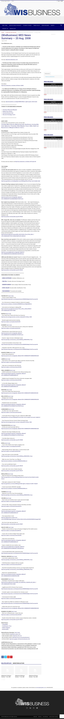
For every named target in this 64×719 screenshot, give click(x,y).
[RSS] (60, 1)
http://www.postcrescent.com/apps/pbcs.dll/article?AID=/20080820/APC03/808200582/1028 (20, 428)
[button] (61, 25)
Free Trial (4, 25)
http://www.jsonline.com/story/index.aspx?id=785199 (12, 270)
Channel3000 (5, 624)
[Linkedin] (59, 1)
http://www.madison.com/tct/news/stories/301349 (11, 614)
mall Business (28, 124)
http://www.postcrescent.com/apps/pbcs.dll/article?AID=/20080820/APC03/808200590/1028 (20, 355)
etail (19, 125)
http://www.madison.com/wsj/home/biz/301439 (10, 451)
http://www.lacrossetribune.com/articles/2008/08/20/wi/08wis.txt (14, 460)
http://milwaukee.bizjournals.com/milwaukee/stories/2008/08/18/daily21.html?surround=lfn (19, 553)
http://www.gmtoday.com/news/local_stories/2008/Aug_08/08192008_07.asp (16, 339)
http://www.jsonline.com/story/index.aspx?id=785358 (12, 439)
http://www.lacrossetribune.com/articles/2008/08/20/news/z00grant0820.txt (16, 304)
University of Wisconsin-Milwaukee (10, 109)
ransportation (14, 125)
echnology (3, 124)
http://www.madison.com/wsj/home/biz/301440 (10, 321)
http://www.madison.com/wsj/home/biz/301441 (10, 328)
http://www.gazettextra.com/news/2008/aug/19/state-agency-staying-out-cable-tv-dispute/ (19, 483)
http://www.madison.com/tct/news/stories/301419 (11, 564)
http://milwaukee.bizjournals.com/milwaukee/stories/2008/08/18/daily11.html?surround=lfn (19, 593)
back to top (11, 295)
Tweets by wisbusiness (49, 76)
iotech (8, 124)
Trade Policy (36, 25)
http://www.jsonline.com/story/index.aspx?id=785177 (12, 619)
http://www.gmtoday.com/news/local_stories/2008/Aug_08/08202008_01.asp (16, 494)
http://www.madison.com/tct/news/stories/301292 (11, 412)
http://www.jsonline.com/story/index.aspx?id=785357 (12, 524)
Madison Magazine (6, 627)
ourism (27, 125)
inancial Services (5, 127)
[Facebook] (57, 1)
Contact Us (5, 28)
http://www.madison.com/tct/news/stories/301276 (11, 506)
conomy (13, 124)
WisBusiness (47, 73)
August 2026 (53, 84)
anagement (12, 127)
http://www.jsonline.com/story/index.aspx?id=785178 (12, 465)
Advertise (40, 716)
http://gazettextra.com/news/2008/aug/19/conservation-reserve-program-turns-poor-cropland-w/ (20, 417)
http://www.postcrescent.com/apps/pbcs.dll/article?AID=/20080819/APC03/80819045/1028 (19, 393)
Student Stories (27, 25)
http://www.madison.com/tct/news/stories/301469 (11, 367)
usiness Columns (20, 127)
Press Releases (45, 25)
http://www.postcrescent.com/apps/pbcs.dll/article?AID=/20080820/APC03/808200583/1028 (20, 608)
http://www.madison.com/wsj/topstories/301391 (11, 446)
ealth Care (35, 125)
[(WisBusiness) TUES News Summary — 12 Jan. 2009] (7, 670)
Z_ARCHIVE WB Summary (10, 32)
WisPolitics (13, 28)
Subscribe (35, 716)
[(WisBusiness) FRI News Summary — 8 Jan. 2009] (35, 670)
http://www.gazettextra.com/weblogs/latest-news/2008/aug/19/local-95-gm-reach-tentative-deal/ (20, 181)
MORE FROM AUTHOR (18, 663)
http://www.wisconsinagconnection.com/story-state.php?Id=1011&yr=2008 (16, 422)
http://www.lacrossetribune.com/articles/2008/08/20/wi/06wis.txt (14, 488)
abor (23, 124)
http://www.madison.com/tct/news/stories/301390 (11, 380)
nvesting (34, 124)
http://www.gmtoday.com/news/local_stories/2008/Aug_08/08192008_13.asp (16, 456)
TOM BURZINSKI (6, 291)
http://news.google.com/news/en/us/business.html (20, 639)
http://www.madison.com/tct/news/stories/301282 (11, 535)
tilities (31, 125)
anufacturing (18, 124)
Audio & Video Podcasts (15, 25)
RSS (59, 716)
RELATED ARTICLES (6, 663)
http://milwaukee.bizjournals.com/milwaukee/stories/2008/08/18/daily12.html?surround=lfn (19, 349)
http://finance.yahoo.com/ (15, 634)
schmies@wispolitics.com (41, 687)
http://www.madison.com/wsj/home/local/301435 (11, 501)
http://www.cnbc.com (17, 635)
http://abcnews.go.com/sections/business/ (21, 637)
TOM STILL (4, 281)
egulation (23, 125)
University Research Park (8, 113)
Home (13, 1)
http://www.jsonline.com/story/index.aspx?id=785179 (12, 470)
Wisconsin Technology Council (9, 114)
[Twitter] (62, 1)
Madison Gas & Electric (7, 111)
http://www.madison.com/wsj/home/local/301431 (11, 530)
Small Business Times (6, 626)
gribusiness (7, 125)
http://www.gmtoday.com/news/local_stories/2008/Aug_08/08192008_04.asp (16, 569)
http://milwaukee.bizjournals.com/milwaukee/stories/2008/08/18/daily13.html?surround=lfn (19, 588)
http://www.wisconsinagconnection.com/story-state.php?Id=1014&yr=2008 (16, 316)
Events (52, 25)
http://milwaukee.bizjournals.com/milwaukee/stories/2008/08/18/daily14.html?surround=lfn (19, 603)
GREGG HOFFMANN (6, 278)
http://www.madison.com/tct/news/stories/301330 (11, 362)
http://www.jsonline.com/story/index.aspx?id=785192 (12, 216)
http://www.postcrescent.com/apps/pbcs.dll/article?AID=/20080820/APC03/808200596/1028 (20, 399)
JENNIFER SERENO (6, 284)
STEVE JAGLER (5, 287)
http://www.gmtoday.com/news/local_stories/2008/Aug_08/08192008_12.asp (16, 559)
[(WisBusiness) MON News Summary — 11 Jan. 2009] (21, 670)
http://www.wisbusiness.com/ (12, 59)
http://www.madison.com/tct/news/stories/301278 (11, 598)
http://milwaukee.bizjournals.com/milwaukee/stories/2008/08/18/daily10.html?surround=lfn (19, 344)
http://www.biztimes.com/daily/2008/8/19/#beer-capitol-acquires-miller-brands (21, 101)
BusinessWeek (5, 629)
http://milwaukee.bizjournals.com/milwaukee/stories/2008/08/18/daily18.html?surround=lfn (19, 299)
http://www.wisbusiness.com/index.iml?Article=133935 (12, 85)
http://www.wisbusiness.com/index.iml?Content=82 (25, 161)
